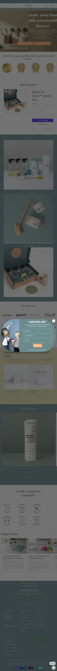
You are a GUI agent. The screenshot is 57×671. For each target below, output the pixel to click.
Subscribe (37, 345)
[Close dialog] (53, 321)
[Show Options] (50, 340)
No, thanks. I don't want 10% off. (37, 350)
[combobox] (37, 340)
